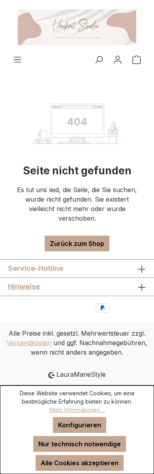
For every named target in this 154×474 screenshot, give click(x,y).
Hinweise (24, 286)
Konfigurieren (79, 425)
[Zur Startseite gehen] (77, 27)
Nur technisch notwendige (79, 444)
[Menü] (17, 59)
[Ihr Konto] (117, 59)
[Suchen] (98, 59)
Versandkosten (29, 343)
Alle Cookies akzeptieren (79, 463)
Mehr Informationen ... (77, 409)
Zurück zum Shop (77, 243)
